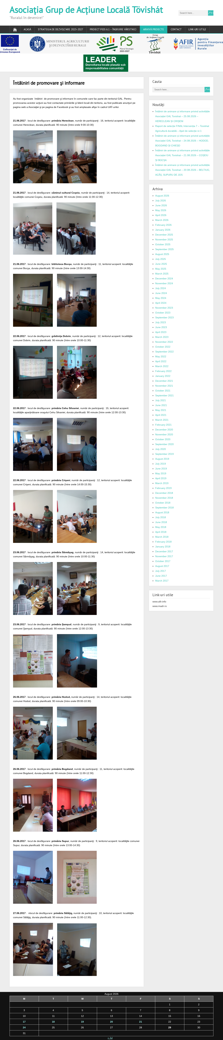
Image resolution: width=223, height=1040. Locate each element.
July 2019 (160, 463)
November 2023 (164, 307)
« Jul (110, 1038)
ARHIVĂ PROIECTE (153, 29)
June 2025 (161, 263)
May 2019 (160, 473)
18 (53, 1021)
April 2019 (160, 478)
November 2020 (164, 434)
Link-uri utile (197, 29)
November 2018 (164, 497)
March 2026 (161, 220)
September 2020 (164, 444)
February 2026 (163, 224)
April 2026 (160, 215)
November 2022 (164, 341)
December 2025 (164, 234)
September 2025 (164, 249)
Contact (176, 29)
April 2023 (160, 332)
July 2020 (160, 449)
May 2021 (160, 410)
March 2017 (161, 580)
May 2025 (160, 268)
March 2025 (161, 273)
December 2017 (164, 551)
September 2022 (164, 351)
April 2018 (160, 532)
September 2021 (164, 395)
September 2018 (164, 507)
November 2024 (164, 283)
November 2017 (164, 556)
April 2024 (160, 302)
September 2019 (164, 454)
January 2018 (162, 546)
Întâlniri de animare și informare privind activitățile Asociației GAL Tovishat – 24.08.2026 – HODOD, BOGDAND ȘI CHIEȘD (182, 140)
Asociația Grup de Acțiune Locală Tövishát (86, 9)
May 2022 (160, 356)
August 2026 (162, 195)
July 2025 (160, 259)
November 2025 (164, 239)
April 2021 (160, 415)
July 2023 (160, 322)
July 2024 (160, 288)
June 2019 (161, 468)
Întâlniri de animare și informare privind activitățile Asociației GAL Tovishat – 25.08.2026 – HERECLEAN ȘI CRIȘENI (182, 116)
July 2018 (160, 517)
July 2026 (160, 200)
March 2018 (161, 536)
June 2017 (161, 575)
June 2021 (161, 405)
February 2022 (163, 371)
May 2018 (160, 527)
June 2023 (161, 327)
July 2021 (160, 400)
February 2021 (163, 424)
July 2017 (160, 571)
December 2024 (164, 278)
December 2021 (164, 380)
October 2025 (162, 244)
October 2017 (162, 561)
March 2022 (161, 366)
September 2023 (164, 317)
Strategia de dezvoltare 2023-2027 (60, 29)
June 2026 (161, 205)
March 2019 (161, 483)
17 (24, 1021)
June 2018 (161, 522)
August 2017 (162, 566)
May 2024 (160, 298)
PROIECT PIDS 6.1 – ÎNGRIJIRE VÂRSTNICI (113, 29)
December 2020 (164, 429)
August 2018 (162, 512)
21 (140, 1021)
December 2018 (164, 493)
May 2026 (160, 210)
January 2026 (162, 229)
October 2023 (162, 312)
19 (82, 1021)
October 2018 (162, 502)
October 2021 (162, 390)
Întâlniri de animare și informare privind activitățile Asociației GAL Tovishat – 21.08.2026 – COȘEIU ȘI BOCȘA (182, 155)
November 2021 (164, 385)
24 (24, 1027)
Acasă (27, 29)
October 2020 (162, 439)
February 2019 (163, 488)
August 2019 (162, 458)
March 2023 (161, 337)
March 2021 (161, 419)
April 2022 (160, 361)
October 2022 (162, 346)
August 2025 (162, 254)
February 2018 (163, 541)
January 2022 (162, 376)
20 (111, 1021)
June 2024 (161, 293)
